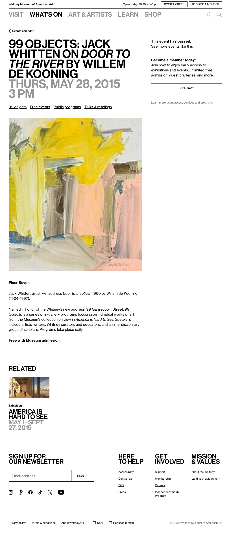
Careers (160, 485)
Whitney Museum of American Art (31, 4)
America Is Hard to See (94, 319)
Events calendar (23, 30)
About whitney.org (72, 522)
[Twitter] (50, 492)
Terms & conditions (43, 522)
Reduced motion (123, 522)
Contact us (125, 478)
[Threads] (20, 492)
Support (160, 471)
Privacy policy (17, 522)
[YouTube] (61, 492)
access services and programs (193, 102)
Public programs (67, 107)
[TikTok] (40, 492)
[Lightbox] (75, 194)
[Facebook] (30, 492)
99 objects (18, 107)
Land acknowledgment (205, 478)
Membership (163, 478)
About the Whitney (203, 471)
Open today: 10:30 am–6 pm (140, 4)
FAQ (121, 485)
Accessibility (126, 471)
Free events (40, 107)
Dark (100, 522)
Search (217, 14)
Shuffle (207, 14)
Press (122, 491)
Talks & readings (98, 107)
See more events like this (172, 46)
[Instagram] (11, 492)
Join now (187, 87)
